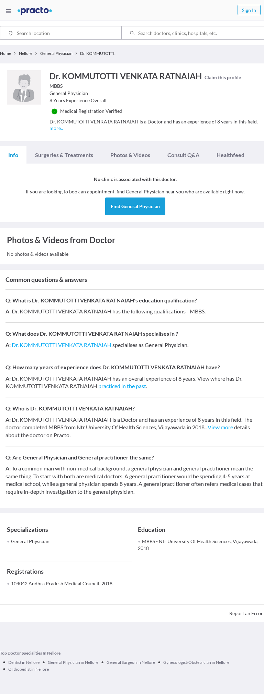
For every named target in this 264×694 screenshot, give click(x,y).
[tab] (13, 155)
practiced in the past (122, 386)
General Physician (30, 541)
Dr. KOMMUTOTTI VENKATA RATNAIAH (61, 345)
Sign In (249, 10)
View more (220, 427)
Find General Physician (135, 206)
